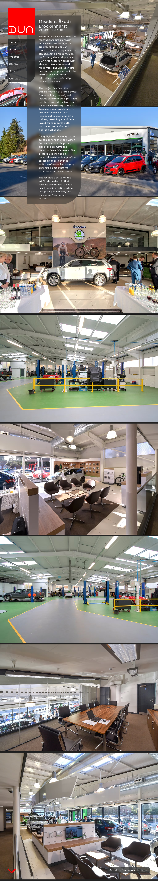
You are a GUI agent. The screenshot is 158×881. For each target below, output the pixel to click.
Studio (13, 64)
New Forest (61, 74)
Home (13, 42)
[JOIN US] (21, 21)
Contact (14, 78)
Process (14, 56)
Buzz (12, 71)
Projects (14, 49)
